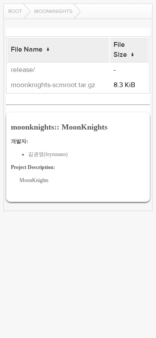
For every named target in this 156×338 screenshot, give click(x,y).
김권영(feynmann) (48, 154)
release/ (23, 69)
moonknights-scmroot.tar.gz (53, 85)
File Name (26, 49)
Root (15, 11)
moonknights (53, 11)
